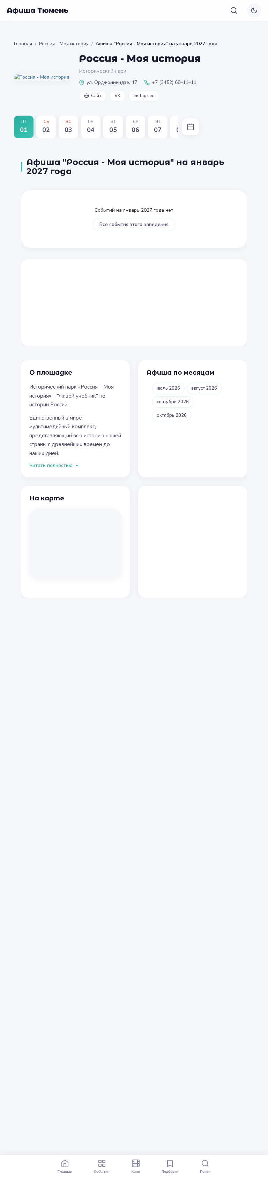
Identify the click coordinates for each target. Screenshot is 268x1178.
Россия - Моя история (64, 43)
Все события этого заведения (134, 224)
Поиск (205, 1171)
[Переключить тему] (254, 10)
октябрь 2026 (172, 415)
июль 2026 (168, 388)
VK (117, 96)
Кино (136, 1171)
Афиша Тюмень (37, 10)
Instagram (144, 96)
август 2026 (204, 388)
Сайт (96, 96)
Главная (23, 43)
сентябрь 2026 (173, 402)
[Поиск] (233, 10)
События (102, 1171)
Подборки (170, 1171)
